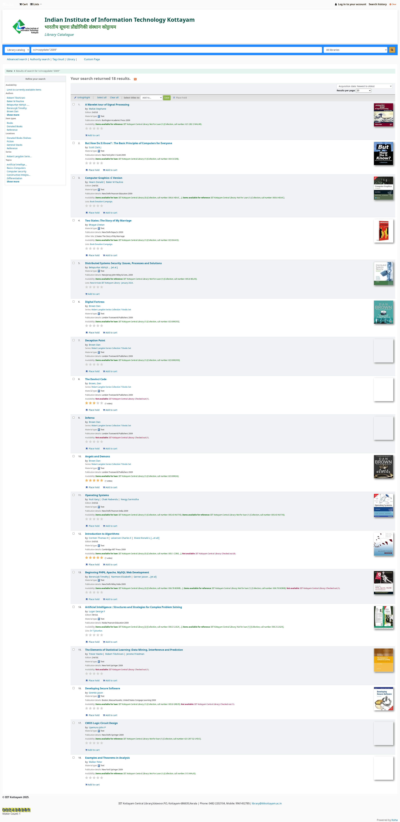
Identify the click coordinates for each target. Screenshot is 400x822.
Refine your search (35, 79)
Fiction (10, 141)
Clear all (114, 97)
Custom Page (92, 59)
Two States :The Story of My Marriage (108, 220)
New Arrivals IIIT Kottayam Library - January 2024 (111, 283)
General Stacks (14, 145)
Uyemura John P (97, 727)
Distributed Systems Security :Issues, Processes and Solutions (123, 263)
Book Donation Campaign (101, 201)
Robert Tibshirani (16, 98)
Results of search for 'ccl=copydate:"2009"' (38, 71)
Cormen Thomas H (98, 538)
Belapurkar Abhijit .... (18, 104)
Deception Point (95, 340)
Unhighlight (83, 97)
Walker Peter (95, 762)
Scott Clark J (95, 147)
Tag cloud (58, 59)
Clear (393, 4)
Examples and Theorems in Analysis (107, 757)
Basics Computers (16, 168)
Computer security (16, 171)
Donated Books (14, 126)
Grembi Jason (96, 692)
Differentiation (14, 178)
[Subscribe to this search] (135, 79)
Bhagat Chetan (97, 224)
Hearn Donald (96, 182)
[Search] (392, 50)
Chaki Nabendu (110, 499)
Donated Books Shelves (19, 138)
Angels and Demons (97, 456)
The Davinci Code (95, 379)
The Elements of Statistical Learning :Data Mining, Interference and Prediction (134, 649)
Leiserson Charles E (121, 538)
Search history (378, 4)
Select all (102, 97)
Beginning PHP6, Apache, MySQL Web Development (117, 572)
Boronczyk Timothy (17, 108)
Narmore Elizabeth (121, 576)
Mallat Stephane (97, 109)
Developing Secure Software (102, 688)
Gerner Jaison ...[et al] (145, 576)
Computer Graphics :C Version (103, 177)
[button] (23, 4)
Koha (395, 820)
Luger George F (97, 611)
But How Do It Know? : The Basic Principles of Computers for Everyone (128, 143)
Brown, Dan (95, 383)
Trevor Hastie (96, 654)
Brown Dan (12, 111)
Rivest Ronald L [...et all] (146, 538)
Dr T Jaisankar (96, 630)
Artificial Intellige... (17, 164)
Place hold (94, 170)
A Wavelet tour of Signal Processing (107, 104)
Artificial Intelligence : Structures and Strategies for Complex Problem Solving (133, 607)
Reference (12, 130)
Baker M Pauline (15, 101)
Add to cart (93, 135)
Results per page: (346, 90)
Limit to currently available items (24, 89)
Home (9, 71)
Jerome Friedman (135, 654)
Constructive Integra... (18, 175)
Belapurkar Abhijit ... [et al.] (103, 267)
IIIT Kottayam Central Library (10, 4)
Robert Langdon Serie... (19, 156)
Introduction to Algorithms (102, 533)
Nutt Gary (94, 499)
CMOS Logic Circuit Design (101, 723)
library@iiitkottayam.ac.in (267, 803)
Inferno (90, 417)
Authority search (40, 59)
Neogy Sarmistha (130, 499)
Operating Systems (97, 495)
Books (10, 123)
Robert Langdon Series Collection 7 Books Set (111, 309)
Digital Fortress (94, 301)
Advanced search (17, 59)
